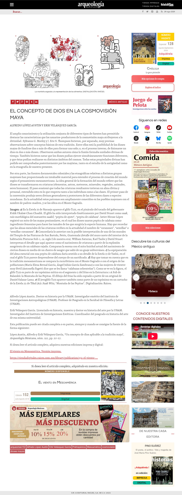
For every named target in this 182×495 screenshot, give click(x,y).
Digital (65, 399)
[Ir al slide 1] (141, 303)
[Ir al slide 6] (158, 303)
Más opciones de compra (153, 78)
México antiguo (118, 102)
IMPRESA (142, 478)
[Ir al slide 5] (154, 303)
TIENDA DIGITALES (150, 6)
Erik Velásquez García (60, 447)
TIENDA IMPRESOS (150, 3)
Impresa (65, 393)
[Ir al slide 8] (165, 303)
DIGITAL (141, 483)
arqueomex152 (18, 447)
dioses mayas (17, 451)
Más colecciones (152, 227)
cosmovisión (108, 447)
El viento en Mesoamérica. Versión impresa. (35, 351)
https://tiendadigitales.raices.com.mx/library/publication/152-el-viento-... (54, 358)
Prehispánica (79, 447)
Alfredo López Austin (37, 447)
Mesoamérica (94, 447)
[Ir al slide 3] (148, 303)
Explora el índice (153, 87)
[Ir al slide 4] (151, 303)
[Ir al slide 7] (161, 303)
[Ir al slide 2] (144, 303)
